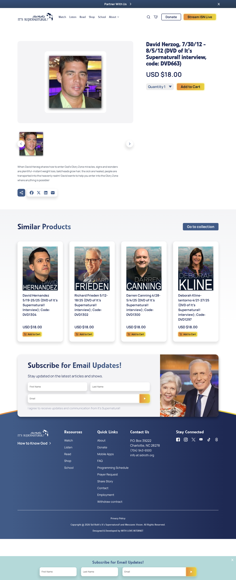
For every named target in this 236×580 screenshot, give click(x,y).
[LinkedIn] (46, 193)
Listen (72, 17)
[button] (218, 4)
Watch (62, 17)
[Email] (53, 193)
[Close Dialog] (232, 560)
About (112, 17)
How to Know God (32, 443)
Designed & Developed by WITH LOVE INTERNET (118, 530)
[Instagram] (186, 439)
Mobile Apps (105, 454)
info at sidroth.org (142, 455)
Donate (171, 17)
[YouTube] (201, 439)
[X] (39, 193)
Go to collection (200, 226)
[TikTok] (209, 439)
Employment (105, 495)
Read (83, 17)
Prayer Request (107, 474)
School (102, 17)
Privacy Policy (118, 518)
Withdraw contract (109, 502)
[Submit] (145, 398)
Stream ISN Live (200, 17)
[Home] (35, 17)
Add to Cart (190, 86)
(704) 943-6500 (141, 450)
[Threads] (217, 439)
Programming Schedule (113, 468)
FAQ (100, 461)
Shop (92, 17)
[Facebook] (32, 193)
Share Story (105, 481)
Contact (102, 488)
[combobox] (160, 86)
